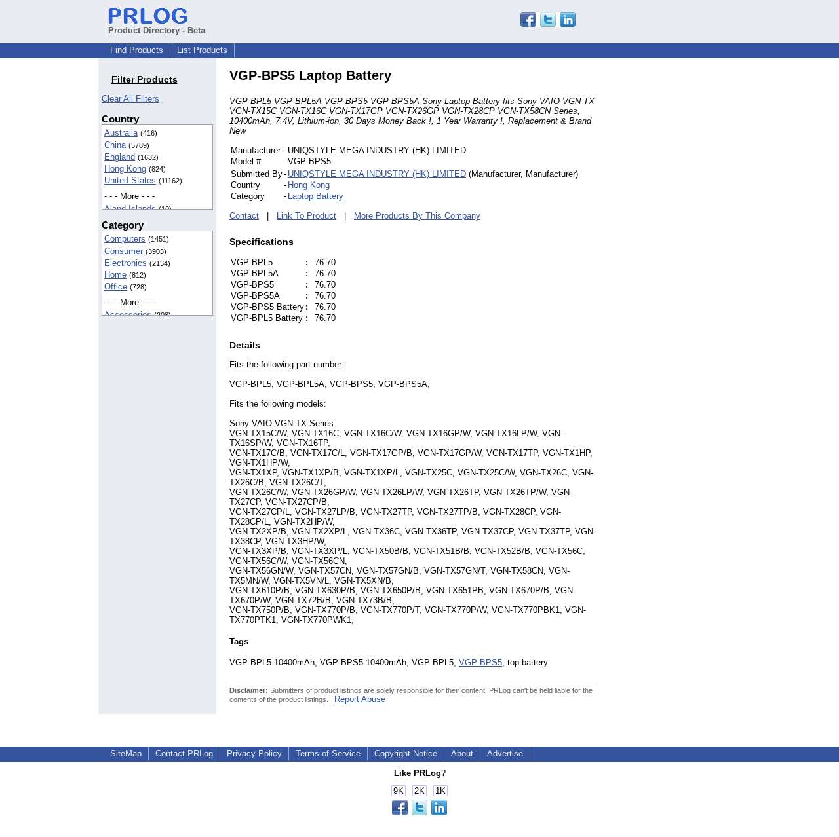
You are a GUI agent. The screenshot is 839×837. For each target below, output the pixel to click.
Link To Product (306, 216)
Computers (125, 239)
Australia (121, 133)
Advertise (505, 753)
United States (130, 180)
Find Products (136, 50)
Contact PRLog (184, 753)
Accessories (127, 315)
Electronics (125, 263)
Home (115, 275)
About (462, 753)
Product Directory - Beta (156, 30)
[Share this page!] (548, 24)
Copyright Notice (405, 753)
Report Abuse (359, 699)
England (119, 157)
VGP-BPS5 (480, 662)
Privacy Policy (254, 753)
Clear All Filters (130, 98)
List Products (202, 50)
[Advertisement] (685, 264)
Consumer (123, 251)
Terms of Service (328, 753)
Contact (244, 216)
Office (115, 286)
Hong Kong (125, 169)
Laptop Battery (315, 196)
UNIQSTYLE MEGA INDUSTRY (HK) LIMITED (377, 174)
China (115, 145)
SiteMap (126, 753)
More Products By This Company (417, 216)
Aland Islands (130, 209)
